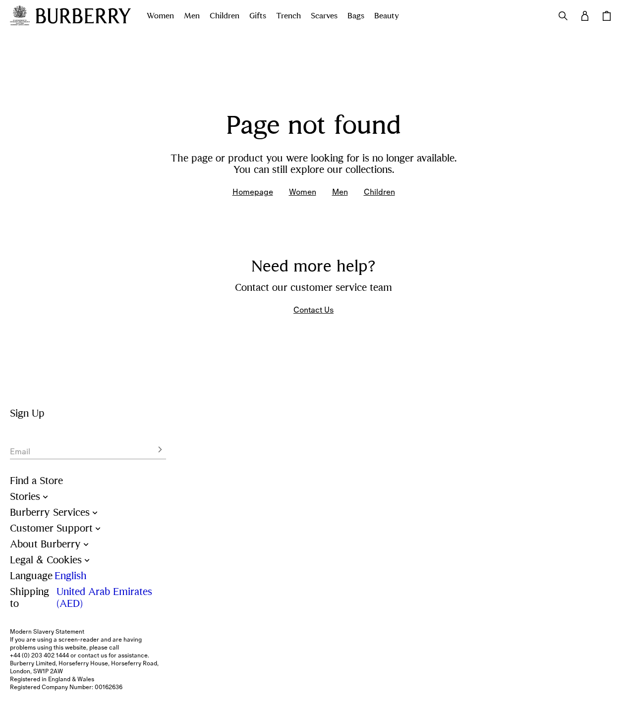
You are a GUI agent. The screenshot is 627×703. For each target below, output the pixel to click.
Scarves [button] (324, 15)
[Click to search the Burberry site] (563, 16)
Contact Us (313, 309)
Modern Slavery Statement (47, 631)
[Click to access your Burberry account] (585, 16)
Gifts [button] (257, 15)
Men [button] (192, 15)
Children (379, 191)
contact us (92, 655)
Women (302, 191)
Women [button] (160, 15)
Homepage (252, 191)
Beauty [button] (386, 15)
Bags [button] (355, 15)
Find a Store (36, 481)
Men (340, 191)
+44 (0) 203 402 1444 (39, 655)
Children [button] (224, 15)
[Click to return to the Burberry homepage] (83, 16)
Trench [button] (288, 15)
